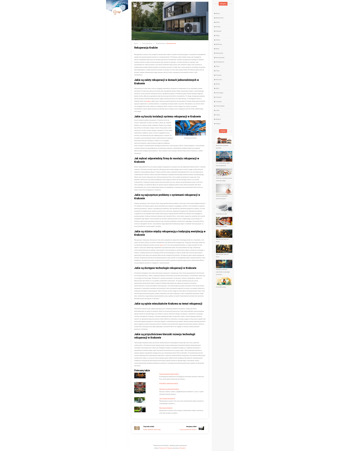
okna (161, 245)
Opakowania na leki (221, 214)
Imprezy (218, 40)
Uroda (217, 110)
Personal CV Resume (165, 448)
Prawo (217, 70)
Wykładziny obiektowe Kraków (168, 383)
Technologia (219, 93)
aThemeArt (182, 448)
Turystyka (218, 101)
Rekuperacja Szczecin (165, 408)
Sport (217, 88)
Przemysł (218, 75)
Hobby (217, 35)
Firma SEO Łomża (221, 287)
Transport (219, 97)
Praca (217, 66)
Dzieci (218, 22)
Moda (217, 48)
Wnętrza (218, 119)
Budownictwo (171, 43)
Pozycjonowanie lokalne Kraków (169, 374)
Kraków (148, 101)
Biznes (218, 13)
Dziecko (218, 26)
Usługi (218, 115)
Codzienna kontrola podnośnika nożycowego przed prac (223, 271)
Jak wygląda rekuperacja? (167, 398)
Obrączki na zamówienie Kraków (169, 389)
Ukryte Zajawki (220, 106)
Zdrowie (218, 123)
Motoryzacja (219, 53)
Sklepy (218, 84)
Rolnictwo (219, 79)
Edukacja (218, 31)
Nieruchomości (220, 57)
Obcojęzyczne (220, 62)
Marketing (219, 44)
